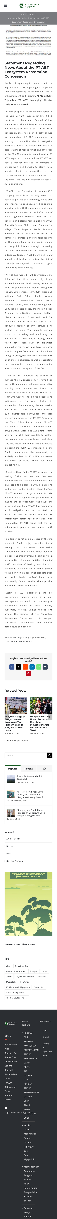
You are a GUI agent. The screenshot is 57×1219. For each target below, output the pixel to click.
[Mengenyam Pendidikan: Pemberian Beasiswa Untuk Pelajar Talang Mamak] (11, 810)
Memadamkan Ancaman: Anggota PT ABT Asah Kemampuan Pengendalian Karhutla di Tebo (28, 1183)
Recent (28, 768)
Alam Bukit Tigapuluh (17, 637)
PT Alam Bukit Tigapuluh (18, 987)
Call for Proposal (15, 861)
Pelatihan (24, 982)
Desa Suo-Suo (21, 966)
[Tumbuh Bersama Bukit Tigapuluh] (11, 777)
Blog (8, 853)
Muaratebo (11, 982)
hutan (45, 971)
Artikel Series (13, 838)
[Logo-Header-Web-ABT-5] (29, 4)
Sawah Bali (39, 987)
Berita (14, 641)
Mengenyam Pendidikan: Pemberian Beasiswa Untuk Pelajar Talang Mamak (31, 813)
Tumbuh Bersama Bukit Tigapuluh (29, 777)
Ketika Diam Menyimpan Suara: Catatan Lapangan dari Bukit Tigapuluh (28, 1142)
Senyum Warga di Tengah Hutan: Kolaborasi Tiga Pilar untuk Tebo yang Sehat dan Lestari (15, 723)
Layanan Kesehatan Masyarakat (31, 976)
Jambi (9, 976)
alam (8, 966)
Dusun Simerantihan (16, 971)
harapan (34, 971)
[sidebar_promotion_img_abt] (28, 872)
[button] (7, 715)
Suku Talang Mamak (16, 992)
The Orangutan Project (17, 998)
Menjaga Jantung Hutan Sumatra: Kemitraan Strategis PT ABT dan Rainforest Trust (40, 723)
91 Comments (25, 641)
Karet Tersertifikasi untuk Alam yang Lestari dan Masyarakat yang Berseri (30, 794)
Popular (12, 768)
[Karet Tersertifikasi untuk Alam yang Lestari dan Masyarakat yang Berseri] (11, 792)
